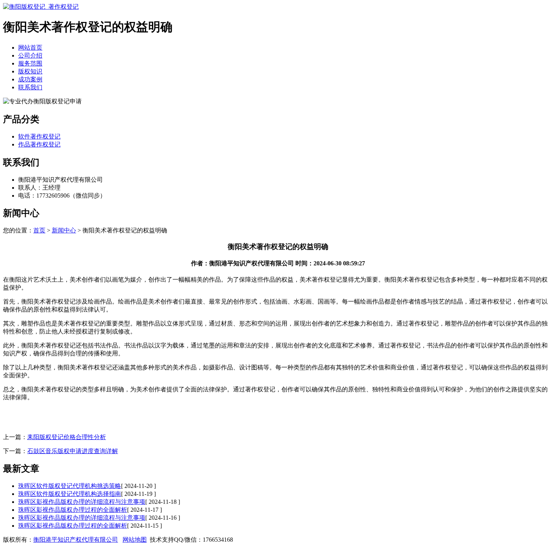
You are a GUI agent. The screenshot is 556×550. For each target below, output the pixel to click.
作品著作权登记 (39, 144)
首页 (39, 230)
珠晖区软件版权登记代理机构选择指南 (69, 494)
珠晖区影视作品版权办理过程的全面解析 (72, 509)
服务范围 (30, 63)
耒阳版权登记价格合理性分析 (66, 437)
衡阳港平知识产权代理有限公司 (75, 539)
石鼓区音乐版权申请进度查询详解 (72, 451)
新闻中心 (64, 230)
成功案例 (30, 79)
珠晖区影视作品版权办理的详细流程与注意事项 (81, 502)
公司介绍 (30, 55)
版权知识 (30, 71)
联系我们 (30, 87)
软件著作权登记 (39, 136)
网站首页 (30, 47)
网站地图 (135, 539)
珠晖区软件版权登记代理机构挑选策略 (69, 486)
